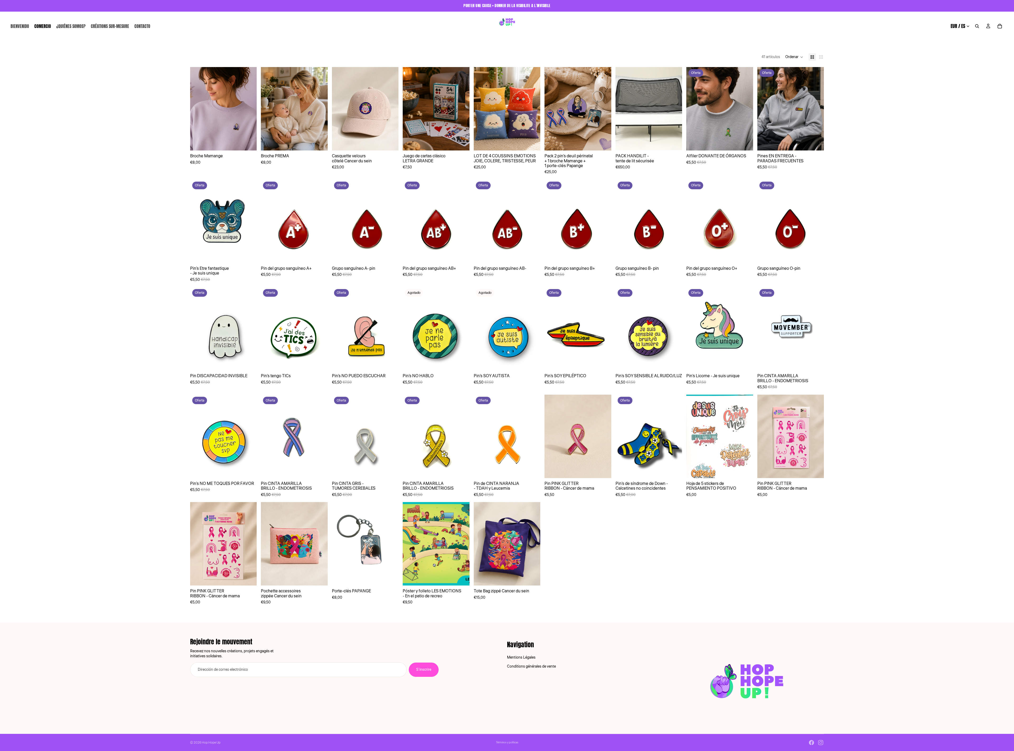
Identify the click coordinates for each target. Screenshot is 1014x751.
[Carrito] (1000, 26)
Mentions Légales (521, 657)
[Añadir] (248, 142)
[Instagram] (821, 742)
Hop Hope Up (211, 742)
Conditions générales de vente (531, 666)
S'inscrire (423, 669)
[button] (794, 57)
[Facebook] (811, 742)
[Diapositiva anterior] (198, 109)
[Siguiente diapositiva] (249, 109)
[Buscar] (977, 26)
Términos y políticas (507, 742)
